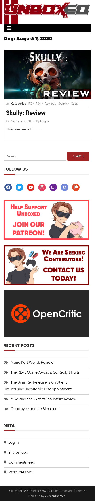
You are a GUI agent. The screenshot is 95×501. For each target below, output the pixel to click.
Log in (13, 443)
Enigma (45, 121)
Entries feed (18, 452)
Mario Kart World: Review (32, 363)
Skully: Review (26, 113)
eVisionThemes (55, 496)
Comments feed (21, 462)
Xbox (74, 104)
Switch (62, 104)
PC (30, 104)
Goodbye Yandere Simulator (35, 409)
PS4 (38, 104)
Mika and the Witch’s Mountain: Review (43, 399)
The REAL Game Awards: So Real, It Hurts (45, 372)
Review (49, 104)
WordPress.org (20, 472)
